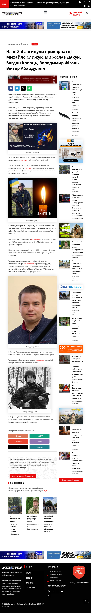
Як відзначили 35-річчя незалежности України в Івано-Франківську (77, 460)
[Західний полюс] (70, 13)
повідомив (40, 360)
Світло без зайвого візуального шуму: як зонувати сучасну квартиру (76, 120)
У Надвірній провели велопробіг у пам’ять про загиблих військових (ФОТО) (77, 300)
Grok (18, 447)
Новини (29, 578)
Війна (35, 44)
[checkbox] (86, 601)
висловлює (29, 264)
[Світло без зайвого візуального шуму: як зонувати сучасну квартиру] (64, 116)
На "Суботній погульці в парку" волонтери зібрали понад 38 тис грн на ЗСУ (77, 325)
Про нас (29, 583)
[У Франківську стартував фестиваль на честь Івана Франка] (64, 264)
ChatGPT (39, 436)
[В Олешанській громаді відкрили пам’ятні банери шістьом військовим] (64, 169)
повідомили (24, 160)
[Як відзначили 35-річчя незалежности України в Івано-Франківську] (64, 456)
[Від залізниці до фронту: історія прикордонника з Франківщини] (64, 245)
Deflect (86, 583)
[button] (45, 12)
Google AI (18, 441)
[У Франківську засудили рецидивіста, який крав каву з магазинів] (64, 430)
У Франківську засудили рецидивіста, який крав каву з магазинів (77, 434)
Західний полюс (77, 13)
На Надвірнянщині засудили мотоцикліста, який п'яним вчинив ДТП (77, 391)
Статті (28, 573)
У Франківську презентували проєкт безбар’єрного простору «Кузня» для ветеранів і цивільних (77, 204)
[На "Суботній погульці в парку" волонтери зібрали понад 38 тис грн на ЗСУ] (64, 321)
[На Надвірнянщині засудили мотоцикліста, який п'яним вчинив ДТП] (64, 388)
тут (45, 491)
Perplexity (39, 447)
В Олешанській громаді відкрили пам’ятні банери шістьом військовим (77, 176)
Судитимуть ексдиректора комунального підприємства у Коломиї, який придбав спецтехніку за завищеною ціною (77, 366)
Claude (18, 436)
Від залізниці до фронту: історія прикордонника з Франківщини (78, 247)
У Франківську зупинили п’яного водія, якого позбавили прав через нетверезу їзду (77, 92)
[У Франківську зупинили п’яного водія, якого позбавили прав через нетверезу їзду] (64, 85)
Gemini (39, 441)
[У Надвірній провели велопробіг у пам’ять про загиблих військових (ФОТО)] (64, 295)
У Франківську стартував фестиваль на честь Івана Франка (77, 267)
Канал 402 (30, 588)
